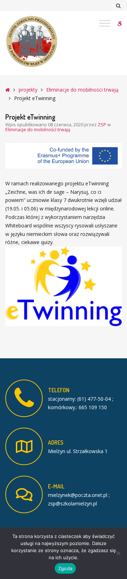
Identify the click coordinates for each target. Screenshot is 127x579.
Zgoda (65, 568)
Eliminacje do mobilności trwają (82, 89)
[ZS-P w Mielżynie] (31, 41)
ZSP (102, 125)
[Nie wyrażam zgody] (118, 553)
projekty (28, 89)
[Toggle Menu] (104, 23)
